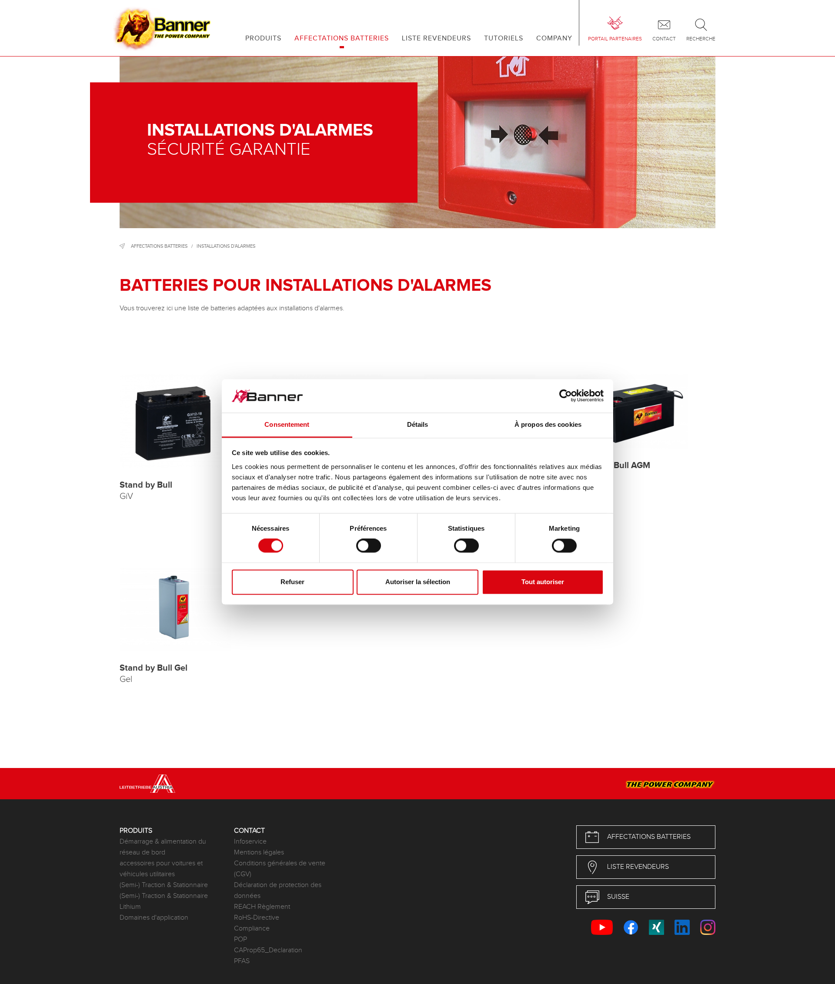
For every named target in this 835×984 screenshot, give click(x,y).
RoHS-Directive (256, 918)
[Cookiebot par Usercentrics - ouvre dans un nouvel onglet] (566, 395)
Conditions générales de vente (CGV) (279, 868)
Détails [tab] (417, 424)
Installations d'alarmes (226, 246)
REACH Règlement (262, 907)
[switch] (368, 546)
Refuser (292, 581)
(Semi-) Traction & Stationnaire (164, 885)
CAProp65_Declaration (268, 950)
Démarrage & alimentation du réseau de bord (163, 847)
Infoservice (250, 842)
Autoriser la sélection (417, 581)
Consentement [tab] (286, 424)
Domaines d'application (154, 918)
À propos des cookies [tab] (547, 424)
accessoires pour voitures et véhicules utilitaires (161, 868)
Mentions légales (259, 852)
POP (240, 939)
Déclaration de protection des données (277, 890)
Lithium (130, 907)
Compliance (252, 928)
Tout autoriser (542, 581)
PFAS (242, 961)
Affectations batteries (159, 246)
